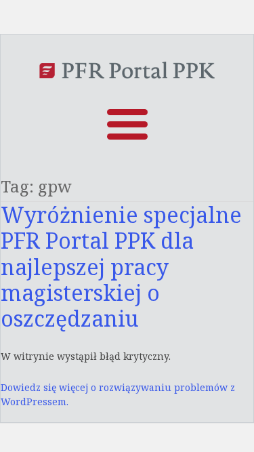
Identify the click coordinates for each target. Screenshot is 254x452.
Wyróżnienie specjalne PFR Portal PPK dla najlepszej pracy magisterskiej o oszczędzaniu (121, 266)
